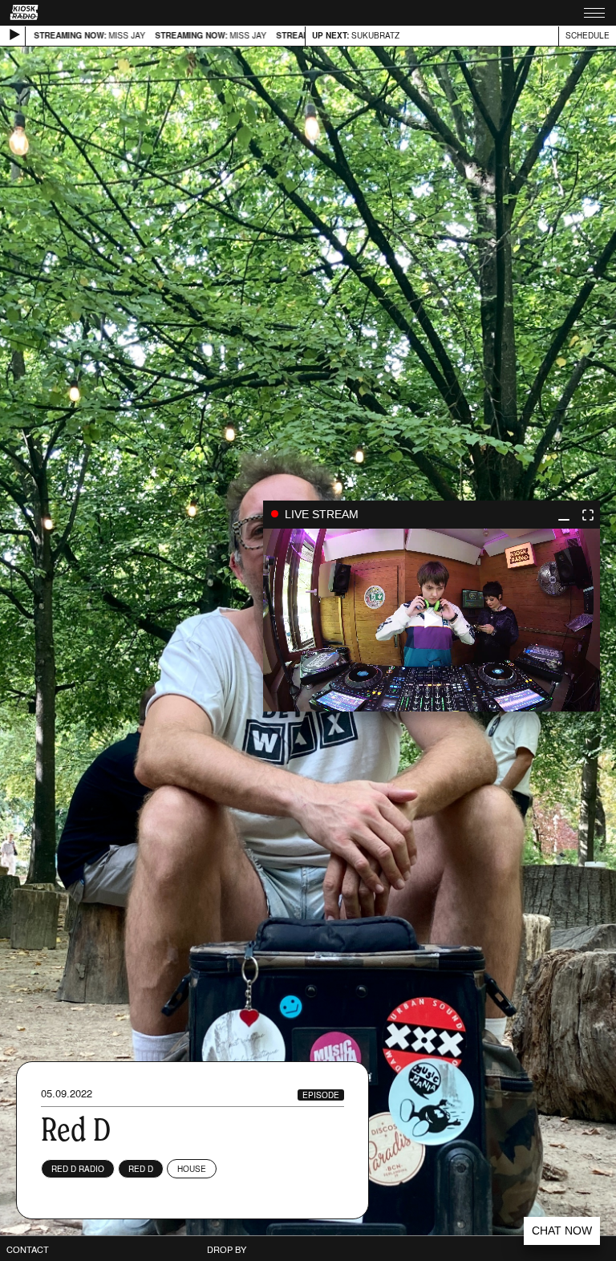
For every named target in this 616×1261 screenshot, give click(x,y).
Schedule (587, 35)
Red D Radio (77, 1168)
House (191, 1168)
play (431, 620)
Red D (140, 1168)
